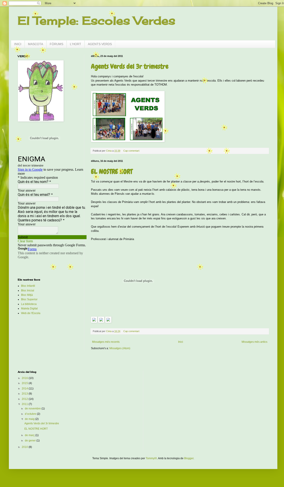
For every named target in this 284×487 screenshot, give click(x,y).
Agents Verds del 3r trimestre (129, 66)
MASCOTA (35, 44)
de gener (30, 440)
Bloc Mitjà (27, 295)
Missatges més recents (106, 341)
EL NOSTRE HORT (111, 171)
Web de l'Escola (30, 313)
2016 (25, 378)
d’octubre (31, 413)
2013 (25, 393)
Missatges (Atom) (119, 348)
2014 (25, 388)
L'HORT (75, 44)
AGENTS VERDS (100, 44)
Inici (180, 341)
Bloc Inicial (27, 290)
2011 (25, 404)
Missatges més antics (254, 341)
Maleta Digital (29, 308)
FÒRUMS (56, 44)
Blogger (188, 458)
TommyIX (151, 458)
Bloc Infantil (28, 285)
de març (30, 435)
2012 (25, 399)
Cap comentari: (131, 150)
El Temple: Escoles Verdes (96, 20)
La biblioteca (29, 304)
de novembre (33, 408)
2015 (25, 383)
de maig (30, 419)
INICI (17, 44)
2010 (25, 447)
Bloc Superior (29, 299)
